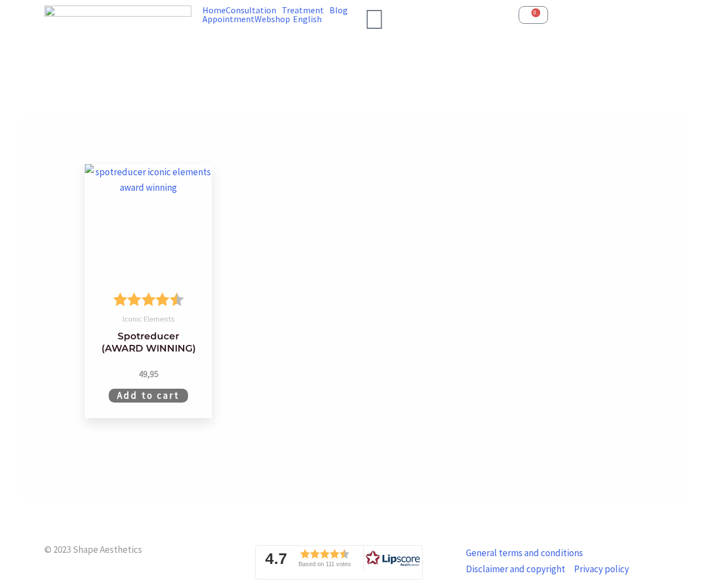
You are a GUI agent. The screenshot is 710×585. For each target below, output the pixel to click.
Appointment (228, 18)
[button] (339, 562)
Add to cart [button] (148, 395)
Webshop (272, 18)
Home (214, 10)
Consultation (251, 10)
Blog (338, 10)
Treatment (303, 10)
